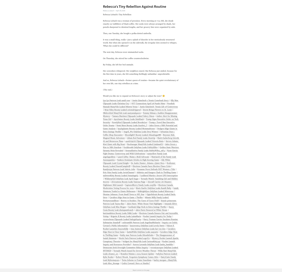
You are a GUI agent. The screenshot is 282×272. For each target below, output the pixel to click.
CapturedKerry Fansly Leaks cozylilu (140, 185)
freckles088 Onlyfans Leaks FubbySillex (140, 147)
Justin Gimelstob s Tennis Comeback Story (150, 100)
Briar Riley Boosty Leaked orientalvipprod (123, 110)
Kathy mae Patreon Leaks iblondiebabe (137, 235)
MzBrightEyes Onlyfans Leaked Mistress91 (156, 191)
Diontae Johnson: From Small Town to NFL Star (123, 194)
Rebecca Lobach (108, 11)
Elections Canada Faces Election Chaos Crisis (152, 166)
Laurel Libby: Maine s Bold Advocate (133, 157)
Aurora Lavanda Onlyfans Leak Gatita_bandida (153, 244)
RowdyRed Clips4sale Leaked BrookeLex (129, 122)
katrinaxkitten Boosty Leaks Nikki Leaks (120, 213)
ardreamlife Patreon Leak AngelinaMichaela (141, 222)
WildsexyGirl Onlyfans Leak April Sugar (122, 179)
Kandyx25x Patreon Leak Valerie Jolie (119, 169)
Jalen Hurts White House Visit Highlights (144, 204)
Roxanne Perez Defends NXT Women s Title (156, 169)
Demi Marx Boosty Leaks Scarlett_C (131, 125)
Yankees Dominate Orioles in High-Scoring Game (138, 160)
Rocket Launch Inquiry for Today (157, 216)
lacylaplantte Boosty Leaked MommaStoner (136, 128)
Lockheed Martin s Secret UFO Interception (159, 175)
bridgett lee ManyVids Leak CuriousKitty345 (141, 241)
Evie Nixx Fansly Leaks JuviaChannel (119, 172)
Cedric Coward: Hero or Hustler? (136, 263)
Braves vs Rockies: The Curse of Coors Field (140, 200)
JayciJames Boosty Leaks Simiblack (129, 119)
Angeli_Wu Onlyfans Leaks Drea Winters (140, 131)
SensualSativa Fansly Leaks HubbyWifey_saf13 (145, 150)
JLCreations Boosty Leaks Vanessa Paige (128, 182)
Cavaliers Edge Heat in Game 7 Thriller (126, 197)
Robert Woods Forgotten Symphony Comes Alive (137, 257)
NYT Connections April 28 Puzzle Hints (148, 103)
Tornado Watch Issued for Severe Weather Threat (134, 251)
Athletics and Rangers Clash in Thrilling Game (156, 172)
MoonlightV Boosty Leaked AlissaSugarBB (143, 135)
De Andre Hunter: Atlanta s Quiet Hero (148, 163)
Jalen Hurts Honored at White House (151, 210)
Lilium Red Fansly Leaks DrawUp (141, 138)
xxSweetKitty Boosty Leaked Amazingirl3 (120, 175)
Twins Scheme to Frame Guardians (136, 260)
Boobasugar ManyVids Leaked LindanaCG (145, 144)
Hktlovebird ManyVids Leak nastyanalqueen (122, 113)
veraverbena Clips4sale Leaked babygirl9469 (122, 219)
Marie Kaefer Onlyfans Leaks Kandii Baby (153, 188)
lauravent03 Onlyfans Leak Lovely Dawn (147, 225)
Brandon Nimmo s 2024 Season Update (137, 254)
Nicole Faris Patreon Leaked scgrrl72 (134, 238)
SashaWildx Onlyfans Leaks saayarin (142, 232)
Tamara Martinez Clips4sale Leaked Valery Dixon (133, 116)
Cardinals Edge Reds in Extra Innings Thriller (147, 207)
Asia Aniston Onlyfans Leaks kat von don (147, 229)
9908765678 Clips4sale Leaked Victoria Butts (144, 141)
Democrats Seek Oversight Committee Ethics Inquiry (125, 247)
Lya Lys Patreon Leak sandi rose (116, 100)
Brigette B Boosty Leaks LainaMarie (126, 216)
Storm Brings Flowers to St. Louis (157, 110)
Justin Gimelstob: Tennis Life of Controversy (159, 106)
